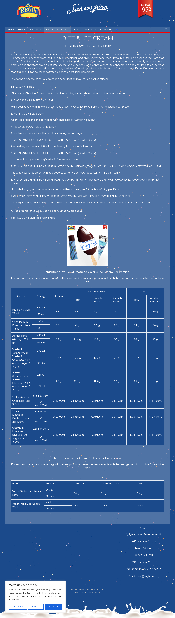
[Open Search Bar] (166, 30)
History (21, 29)
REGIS (11, 29)
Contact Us (106, 29)
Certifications (89, 29)
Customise (18, 607)
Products (34, 29)
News (76, 29)
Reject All (36, 607)
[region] (35, 597)
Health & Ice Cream (56, 29)
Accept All (53, 607)
